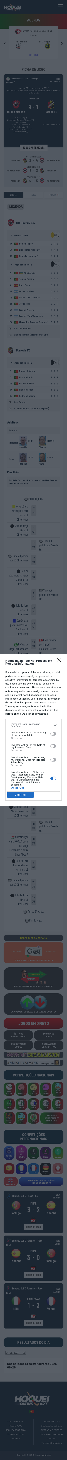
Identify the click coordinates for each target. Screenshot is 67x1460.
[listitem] (33, 725)
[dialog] (33, 730)
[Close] (60, 661)
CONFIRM (20, 794)
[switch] (53, 734)
